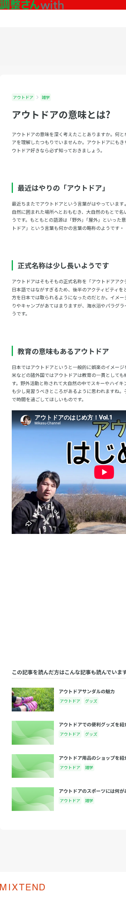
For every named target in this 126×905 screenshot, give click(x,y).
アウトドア (23, 97)
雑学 (46, 97)
